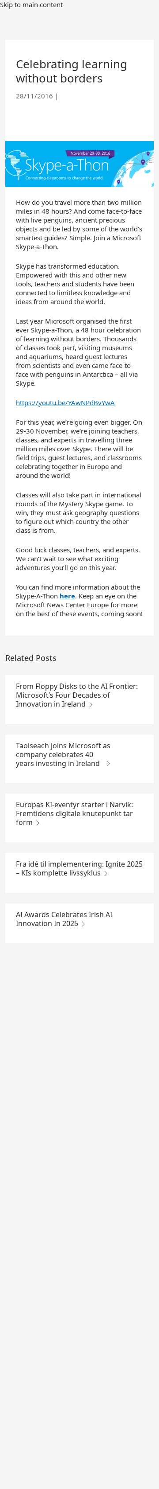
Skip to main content (31, 4)
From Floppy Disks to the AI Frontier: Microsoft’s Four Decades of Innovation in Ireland (77, 695)
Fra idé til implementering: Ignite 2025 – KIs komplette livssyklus (79, 868)
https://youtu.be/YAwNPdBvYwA (65, 402)
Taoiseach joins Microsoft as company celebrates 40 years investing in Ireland (63, 754)
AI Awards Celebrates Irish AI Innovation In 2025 (64, 919)
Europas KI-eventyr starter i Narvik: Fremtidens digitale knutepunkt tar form (74, 813)
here (67, 595)
